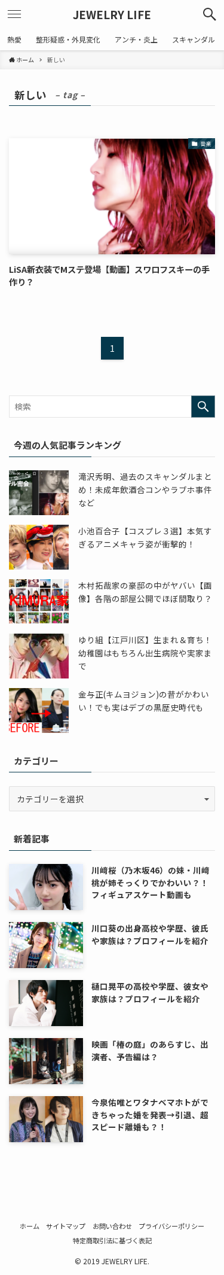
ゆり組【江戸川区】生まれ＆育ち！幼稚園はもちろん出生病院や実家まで (145, 652)
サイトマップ (65, 1226)
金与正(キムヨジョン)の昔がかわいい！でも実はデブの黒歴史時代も (143, 700)
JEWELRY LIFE (112, 14)
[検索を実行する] (203, 406)
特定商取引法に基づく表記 (112, 1240)
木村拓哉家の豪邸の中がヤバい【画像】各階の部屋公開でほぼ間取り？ (145, 591)
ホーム (29, 1226)
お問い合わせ (112, 1226)
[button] (209, 14)
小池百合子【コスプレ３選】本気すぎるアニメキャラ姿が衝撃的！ (145, 537)
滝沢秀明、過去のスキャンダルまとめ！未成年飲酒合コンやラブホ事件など (145, 489)
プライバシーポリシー (171, 1226)
